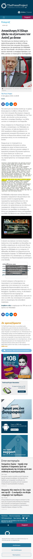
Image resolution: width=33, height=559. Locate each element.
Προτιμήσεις (16, 555)
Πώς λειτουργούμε (14, 516)
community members (20, 7)
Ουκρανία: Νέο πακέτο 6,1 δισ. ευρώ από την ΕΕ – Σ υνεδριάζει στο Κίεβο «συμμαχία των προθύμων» (16, 492)
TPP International (6, 518)
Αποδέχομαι (16, 545)
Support (27, 17)
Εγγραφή (29, 12)
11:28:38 (16, 96)
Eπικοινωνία (26, 516)
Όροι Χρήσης (17, 518)
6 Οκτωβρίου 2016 (7, 96)
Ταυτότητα (4, 516)
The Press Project (6, 94)
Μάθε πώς (4, 346)
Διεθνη (4, 25)
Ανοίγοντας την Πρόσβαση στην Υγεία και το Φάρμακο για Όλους (14, 521)
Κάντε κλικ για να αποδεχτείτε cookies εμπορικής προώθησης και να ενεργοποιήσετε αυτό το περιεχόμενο (16, 227)
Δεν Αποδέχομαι (16, 550)
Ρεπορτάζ (5, 22)
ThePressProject (17, 5)
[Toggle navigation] (3, 17)
